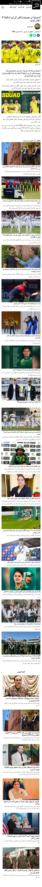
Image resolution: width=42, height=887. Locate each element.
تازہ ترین (28, 7)
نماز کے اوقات (16, 1)
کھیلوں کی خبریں (28, 31)
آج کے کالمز (13, 7)
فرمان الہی (25, 1)
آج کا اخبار (21, 7)
